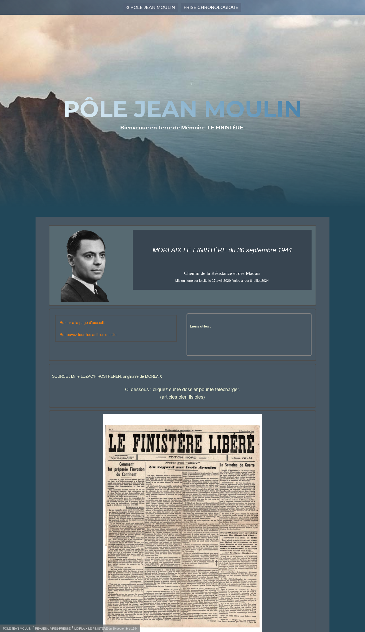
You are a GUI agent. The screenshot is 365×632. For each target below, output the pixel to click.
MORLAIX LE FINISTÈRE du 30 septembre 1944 (106, 628)
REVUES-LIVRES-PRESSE (53, 628)
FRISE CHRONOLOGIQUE (211, 7)
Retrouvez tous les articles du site (88, 334)
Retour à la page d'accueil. (82, 322)
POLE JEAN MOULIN (152, 7)
